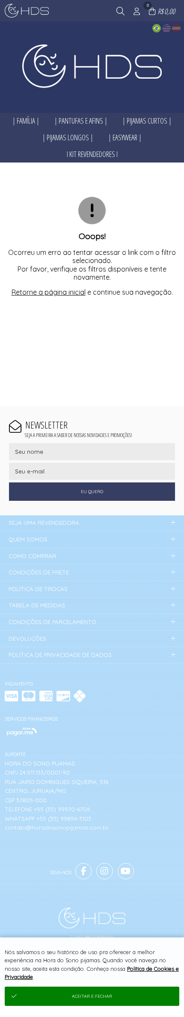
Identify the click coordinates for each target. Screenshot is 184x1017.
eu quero (92, 491)
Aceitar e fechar (92, 996)
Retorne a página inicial (49, 292)
